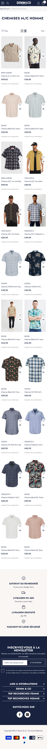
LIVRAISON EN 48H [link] (23, 598)
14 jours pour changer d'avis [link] (23, 587)
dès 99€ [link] (24, 616)
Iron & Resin (6, 73)
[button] (22, 30)
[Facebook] (20, 715)
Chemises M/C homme (19, 9)
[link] (23, 578)
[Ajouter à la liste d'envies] (20, 52)
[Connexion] (38, 3)
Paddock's (29, 231)
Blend (27, 73)
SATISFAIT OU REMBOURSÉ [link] (23, 583)
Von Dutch (29, 178)
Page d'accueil (4, 9)
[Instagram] (27, 715)
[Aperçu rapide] (20, 56)
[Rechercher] (7, 3)
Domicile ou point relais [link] (23, 601)
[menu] (2, 3)
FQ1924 (4, 283)
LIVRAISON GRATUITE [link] (23, 612)
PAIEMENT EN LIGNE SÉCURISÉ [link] (23, 626)
